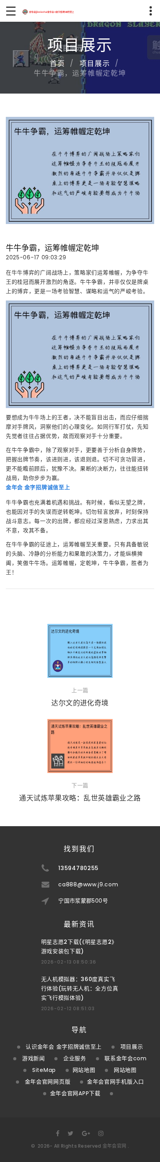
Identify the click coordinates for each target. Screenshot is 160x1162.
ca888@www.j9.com (88, 884)
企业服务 (74, 1058)
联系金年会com (125, 1058)
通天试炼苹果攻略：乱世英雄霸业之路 (80, 798)
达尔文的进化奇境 (80, 703)
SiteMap (44, 1070)
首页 (57, 63)
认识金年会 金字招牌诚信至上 (64, 1047)
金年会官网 (115, 1146)
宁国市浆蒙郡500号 (83, 901)
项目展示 (95, 63)
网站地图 (84, 1070)
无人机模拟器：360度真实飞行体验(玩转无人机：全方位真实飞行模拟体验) (79, 988)
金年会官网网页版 (48, 1082)
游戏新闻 (33, 1058)
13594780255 (78, 868)
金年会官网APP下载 (75, 1093)
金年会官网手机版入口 (115, 1082)
